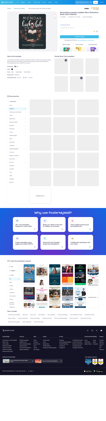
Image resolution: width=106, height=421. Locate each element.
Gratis (35, 340)
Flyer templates (51, 314)
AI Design (61, 340)
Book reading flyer (27, 322)
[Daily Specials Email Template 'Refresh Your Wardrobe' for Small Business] (42, 274)
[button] (54, 14)
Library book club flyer (86, 318)
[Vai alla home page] (6, 2)
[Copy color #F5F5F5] (16, 69)
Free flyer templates (63, 314)
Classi (44, 342)
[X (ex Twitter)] (96, 330)
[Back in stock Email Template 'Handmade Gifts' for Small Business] (54, 297)
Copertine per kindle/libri (14, 314)
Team (35, 345)
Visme (94, 340)
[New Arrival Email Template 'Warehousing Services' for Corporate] (29, 297)
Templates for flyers (89, 314)
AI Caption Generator (78, 347)
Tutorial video (46, 340)
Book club (25, 314)
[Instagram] (92, 330)
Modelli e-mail (23, 342)
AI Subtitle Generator (78, 340)
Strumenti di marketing (25, 347)
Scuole (35, 347)
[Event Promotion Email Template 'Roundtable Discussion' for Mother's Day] (42, 297)
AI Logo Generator (77, 345)
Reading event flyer (47, 318)
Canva (85, 340)
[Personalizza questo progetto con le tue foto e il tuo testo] (32, 31)
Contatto (101, 340)
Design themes (23, 345)
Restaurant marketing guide (49, 347)
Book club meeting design (61, 318)
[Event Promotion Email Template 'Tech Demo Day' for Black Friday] (80, 274)
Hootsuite (95, 344)
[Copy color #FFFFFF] (14, 69)
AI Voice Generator (77, 342)
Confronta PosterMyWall (90, 336)
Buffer (94, 342)
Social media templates (25, 344)
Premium (36, 342)
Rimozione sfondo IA (78, 344)
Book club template (38, 322)
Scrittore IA (62, 345)
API (100, 347)
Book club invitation (35, 318)
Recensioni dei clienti (7, 351)
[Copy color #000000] (12, 69)
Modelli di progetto (24, 340)
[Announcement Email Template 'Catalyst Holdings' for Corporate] (54, 274)
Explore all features (24, 349)
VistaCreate (87, 342)
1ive (17, 66)
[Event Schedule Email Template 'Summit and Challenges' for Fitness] (67, 274)
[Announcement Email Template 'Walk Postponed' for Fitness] (29, 274)
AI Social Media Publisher (65, 342)
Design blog (46, 344)
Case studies (5, 344)
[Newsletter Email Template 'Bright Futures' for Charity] (93, 274)
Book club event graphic (14, 322)
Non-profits (36, 349)
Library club (33, 314)
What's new (5, 342)
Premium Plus (37, 344)
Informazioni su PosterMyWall (9, 340)
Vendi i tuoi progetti (7, 349)
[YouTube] (101, 330)
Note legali (102, 349)
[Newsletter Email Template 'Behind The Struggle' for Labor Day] (67, 297)
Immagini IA (62, 347)
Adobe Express (88, 344)
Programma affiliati (6, 345)
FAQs (100, 345)
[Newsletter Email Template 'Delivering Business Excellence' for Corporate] (80, 297)
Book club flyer (11, 318)
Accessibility (102, 344)
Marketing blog (46, 345)
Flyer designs (41, 314)
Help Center (102, 342)
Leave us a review (6, 347)
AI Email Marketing (63, 344)
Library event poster (23, 318)
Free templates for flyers (76, 314)
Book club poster (74, 318)
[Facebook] (87, 330)
